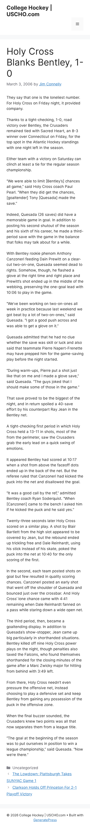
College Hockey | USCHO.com (29, 10)
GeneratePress (45, 820)
